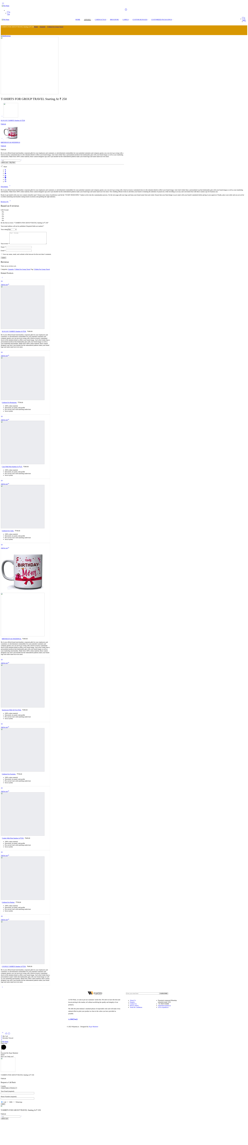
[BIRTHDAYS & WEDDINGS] (2, 139)
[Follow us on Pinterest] (72, 1019)
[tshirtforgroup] (6, 36)
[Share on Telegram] (5, 177)
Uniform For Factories (9, 774)
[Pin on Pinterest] (5, 174)
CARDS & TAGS (100, 19)
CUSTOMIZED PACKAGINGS (161, 19)
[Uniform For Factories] (25, 750)
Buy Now (12, 162)
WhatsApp (18, 1102)
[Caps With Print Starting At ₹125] (25, 443)
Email (3, 250)
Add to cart (5, 162)
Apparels (42, 27)
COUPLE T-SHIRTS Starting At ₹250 (14, 966)
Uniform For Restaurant (9, 402)
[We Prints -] (5, 6)
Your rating (4, 229)
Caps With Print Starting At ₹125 (12, 466)
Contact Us (133, 1004)
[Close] (2, 1036)
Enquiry (132, 1002)
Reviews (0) (5, 202)
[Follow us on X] (69, 1019)
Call (4, 1102)
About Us (133, 1000)
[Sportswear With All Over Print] (25, 686)
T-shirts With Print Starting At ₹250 (13, 838)
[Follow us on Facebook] (70, 1019)
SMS (11, 1102)
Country (3, 1086)
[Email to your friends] (5, 181)
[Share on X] (5, 170)
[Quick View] (2, 282)
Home (36, 27)
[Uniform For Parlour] (25, 878)
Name (3, 247)
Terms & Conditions (136, 1007)
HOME (77, 19)
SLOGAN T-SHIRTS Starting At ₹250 (14, 331)
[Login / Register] (126, 9)
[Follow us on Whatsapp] (77, 1019)
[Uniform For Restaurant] (25, 378)
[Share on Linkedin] (5, 175)
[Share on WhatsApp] (5, 179)
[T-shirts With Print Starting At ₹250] (25, 814)
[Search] (245, 21)
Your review (5, 243)
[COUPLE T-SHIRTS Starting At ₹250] (25, 942)
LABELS (126, 19)
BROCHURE (114, 19)
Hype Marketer (93, 1026)
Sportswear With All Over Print (11, 710)
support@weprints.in (164, 1005)
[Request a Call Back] (6, 1034)
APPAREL (87, 19)
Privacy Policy (134, 1005)
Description (4, 186)
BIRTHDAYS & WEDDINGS (12, 639)
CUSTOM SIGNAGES (140, 19)
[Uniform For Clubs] (25, 507)
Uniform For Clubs (8, 531)
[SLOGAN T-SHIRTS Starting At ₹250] (2, 117)
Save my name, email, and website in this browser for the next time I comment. (27, 254)
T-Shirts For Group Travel (55, 27)
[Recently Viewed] (9, 1034)
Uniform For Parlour (8, 902)
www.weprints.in (163, 1007)
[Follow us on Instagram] (73, 1019)
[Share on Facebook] (5, 172)
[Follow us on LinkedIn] (75, 1019)
